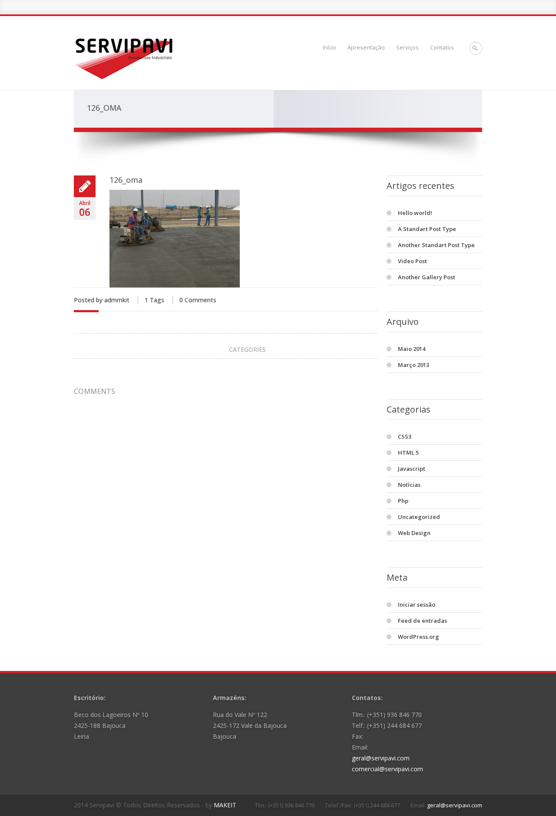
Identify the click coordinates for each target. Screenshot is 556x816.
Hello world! (415, 213)
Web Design (414, 533)
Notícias (409, 485)
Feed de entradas (422, 620)
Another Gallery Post (426, 277)
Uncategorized (419, 517)
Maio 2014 (411, 349)
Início (329, 47)
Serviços (407, 47)
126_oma (125, 180)
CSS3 (404, 436)
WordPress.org (418, 637)
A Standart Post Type (427, 229)
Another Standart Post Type (436, 245)
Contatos (442, 47)
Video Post (412, 261)
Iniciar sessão (416, 604)
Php (403, 501)
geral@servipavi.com (381, 758)
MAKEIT (225, 805)
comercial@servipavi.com (387, 769)
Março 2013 (413, 365)
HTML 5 (408, 452)
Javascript (411, 468)
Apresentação (366, 47)
